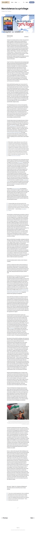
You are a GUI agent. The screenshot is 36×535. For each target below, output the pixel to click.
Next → (32, 518)
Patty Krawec (10, 36)
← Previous (5, 518)
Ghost (24, 529)
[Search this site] (24, 2)
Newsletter (26, 36)
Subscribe (32, 2)
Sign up (18, 527)
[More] (19, 2)
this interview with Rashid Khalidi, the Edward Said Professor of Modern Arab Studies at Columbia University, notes (17, 291)
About (16, 2)
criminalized (11, 328)
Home (12, 2)
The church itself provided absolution (14, 132)
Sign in (27, 2)
